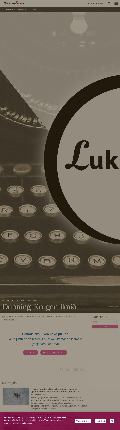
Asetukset (100, 421)
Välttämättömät (83, 421)
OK (112, 421)
